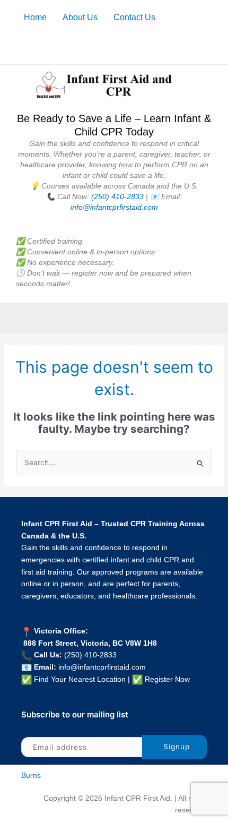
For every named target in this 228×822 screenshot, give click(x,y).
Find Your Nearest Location (80, 679)
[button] (114, 318)
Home (35, 17)
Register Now (167, 679)
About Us (80, 17)
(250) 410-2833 (117, 197)
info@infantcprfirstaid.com (114, 207)
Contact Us (134, 17)
